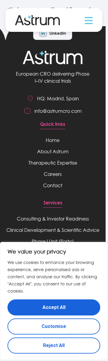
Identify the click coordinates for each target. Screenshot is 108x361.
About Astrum (53, 151)
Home (53, 140)
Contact (52, 185)
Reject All (54, 345)
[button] (89, 20)
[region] (54, 301)
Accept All (54, 307)
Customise (54, 326)
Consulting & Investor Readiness (53, 218)
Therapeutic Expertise (52, 163)
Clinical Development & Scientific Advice (52, 230)
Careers (53, 174)
